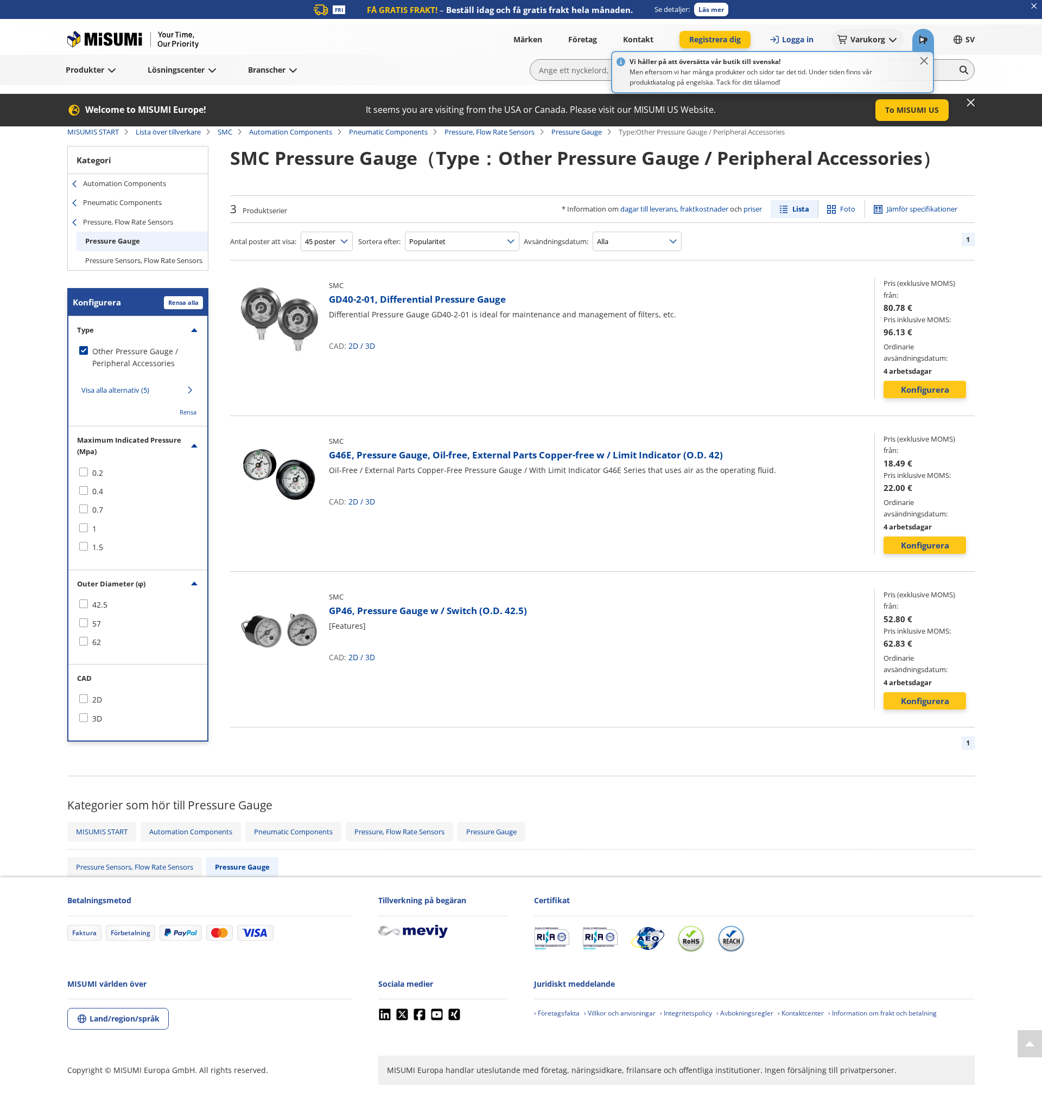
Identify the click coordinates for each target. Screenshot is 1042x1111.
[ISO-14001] (600, 938)
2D (353, 346)
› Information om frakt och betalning (882, 1013)
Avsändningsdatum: (556, 241)
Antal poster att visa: (263, 241)
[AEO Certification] (647, 938)
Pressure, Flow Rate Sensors (489, 132)
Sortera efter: (379, 241)
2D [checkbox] (97, 699)
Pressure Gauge (576, 132)
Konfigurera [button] (925, 389)
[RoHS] (690, 938)
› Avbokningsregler (744, 1013)
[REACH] (731, 938)
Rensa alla (183, 302)
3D (370, 346)
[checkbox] (138, 357)
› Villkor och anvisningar (620, 1013)
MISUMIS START (93, 132)
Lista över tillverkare (168, 132)
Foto (847, 209)
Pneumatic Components (388, 132)
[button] (711, 9)
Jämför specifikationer (922, 209)
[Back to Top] (1030, 1043)
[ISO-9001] (551, 938)
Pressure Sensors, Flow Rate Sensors (143, 260)
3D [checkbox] (97, 718)
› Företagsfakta (557, 1013)
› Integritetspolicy (686, 1013)
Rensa (188, 412)
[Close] (924, 60)
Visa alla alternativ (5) (115, 390)
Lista (800, 209)
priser (753, 209)
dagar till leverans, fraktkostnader (674, 209)
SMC (225, 132)
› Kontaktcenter (801, 1013)
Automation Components (290, 132)
